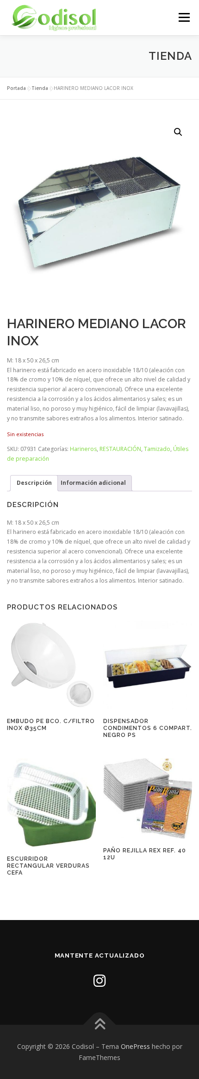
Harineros (83, 449)
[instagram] (99, 980)
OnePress (135, 1046)
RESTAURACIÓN (120, 449)
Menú (183, 17)
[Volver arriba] (99, 1025)
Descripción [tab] (34, 483)
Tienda (39, 88)
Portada (16, 88)
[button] (178, 132)
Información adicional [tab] (93, 483)
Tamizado (157, 449)
